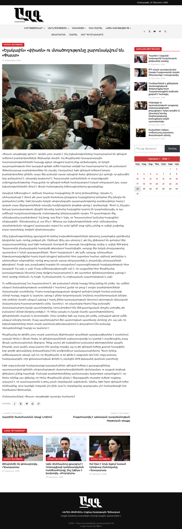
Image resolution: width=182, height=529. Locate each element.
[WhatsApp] (32, 403)
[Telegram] (26, 403)
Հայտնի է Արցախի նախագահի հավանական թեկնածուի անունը (163, 58)
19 (151, 184)
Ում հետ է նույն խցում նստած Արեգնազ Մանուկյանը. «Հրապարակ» (107, 467)
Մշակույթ (78, 28)
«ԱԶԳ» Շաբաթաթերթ (117, 28)
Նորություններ (33, 28)
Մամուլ (73, 34)
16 (177, 179)
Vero (98, 526)
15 (170, 179)
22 (170, 184)
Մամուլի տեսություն (13, 45)
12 (150, 179)
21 (163, 184)
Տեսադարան (58, 34)
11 (144, 179)
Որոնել (172, 148)
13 (157, 179)
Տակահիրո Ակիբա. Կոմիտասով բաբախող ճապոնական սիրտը (161, 133)
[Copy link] (38, 403)
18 (144, 184)
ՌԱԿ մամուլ (95, 28)
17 (137, 184)
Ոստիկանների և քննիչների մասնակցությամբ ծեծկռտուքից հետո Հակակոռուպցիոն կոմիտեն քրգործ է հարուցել (163, 88)
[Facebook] (14, 403)
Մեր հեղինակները (92, 34)
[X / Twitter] (20, 403)
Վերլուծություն (57, 28)
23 (177, 184)
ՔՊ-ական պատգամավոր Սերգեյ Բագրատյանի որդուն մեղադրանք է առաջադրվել (164, 72)
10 (137, 179)
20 (157, 184)
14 (163, 179)
